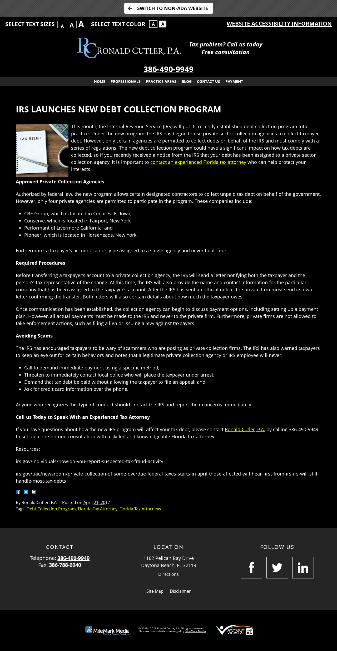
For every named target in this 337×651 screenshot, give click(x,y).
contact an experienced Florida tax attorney (198, 162)
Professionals (126, 81)
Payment (234, 81)
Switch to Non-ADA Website (172, 8)
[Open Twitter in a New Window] (277, 567)
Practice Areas (161, 81)
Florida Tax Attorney (97, 509)
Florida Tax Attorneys (140, 509)
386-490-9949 (168, 69)
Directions (168, 574)
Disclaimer (180, 591)
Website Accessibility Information (279, 23)
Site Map (154, 591)
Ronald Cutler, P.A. (245, 429)
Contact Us (208, 81)
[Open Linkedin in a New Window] (303, 567)
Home (99, 81)
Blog (187, 81)
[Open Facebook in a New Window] (251, 567)
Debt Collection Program (51, 509)
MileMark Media (195, 631)
